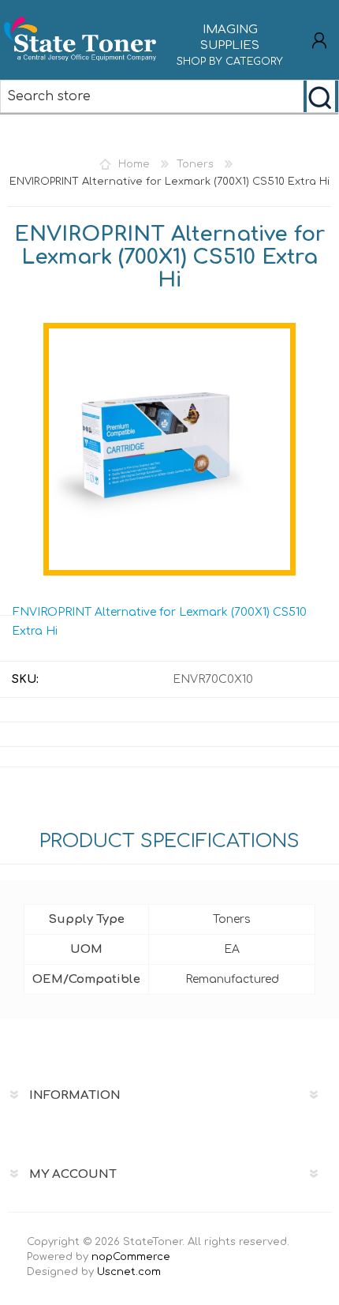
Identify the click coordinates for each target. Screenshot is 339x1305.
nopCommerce (130, 1256)
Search (321, 96)
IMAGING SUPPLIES (230, 45)
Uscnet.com (129, 1271)
